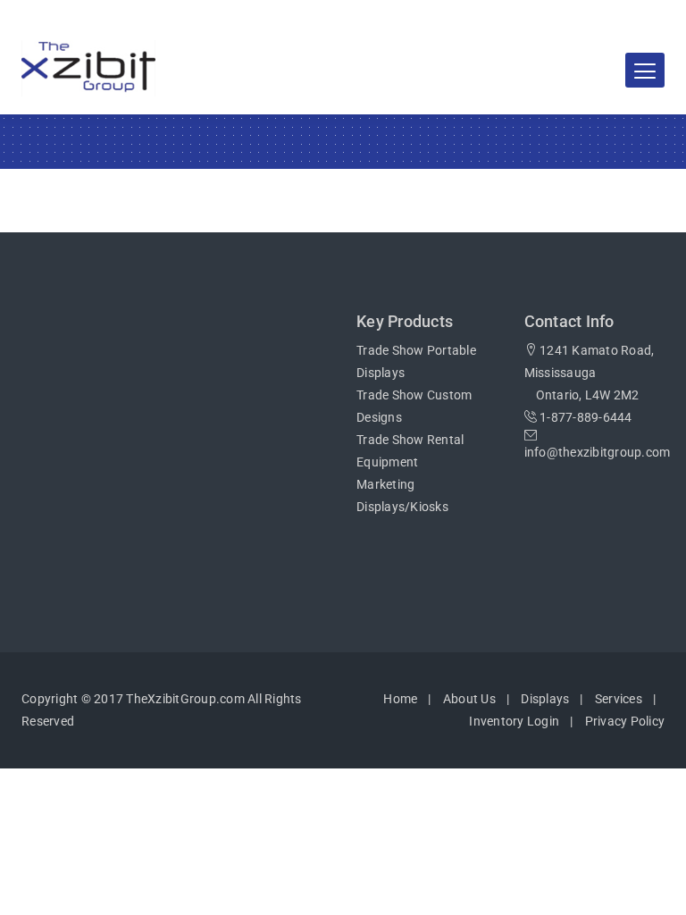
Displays (545, 699)
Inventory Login (514, 721)
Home (400, 699)
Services (618, 699)
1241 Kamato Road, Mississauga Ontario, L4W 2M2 (589, 372)
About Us (469, 699)
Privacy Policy (625, 721)
